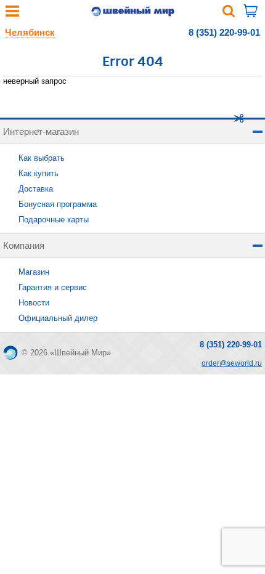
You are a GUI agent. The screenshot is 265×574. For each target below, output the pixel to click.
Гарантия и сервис (52, 287)
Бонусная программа (57, 204)
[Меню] (12, 13)
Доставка (35, 188)
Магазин (33, 272)
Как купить (38, 173)
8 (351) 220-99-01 (224, 32)
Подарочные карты (53, 219)
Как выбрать (41, 158)
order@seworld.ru (232, 363)
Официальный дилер (57, 318)
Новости (33, 302)
